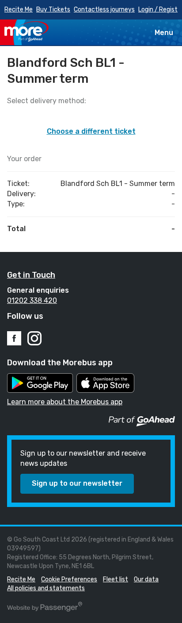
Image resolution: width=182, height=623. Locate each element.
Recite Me (18, 9)
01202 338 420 (32, 300)
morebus (26, 31)
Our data (146, 579)
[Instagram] (34, 338)
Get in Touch (31, 275)
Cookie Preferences (69, 579)
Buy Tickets (53, 9)
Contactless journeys (104, 9)
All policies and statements (46, 588)
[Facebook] (14, 338)
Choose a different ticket (91, 131)
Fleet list (115, 579)
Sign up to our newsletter (77, 483)
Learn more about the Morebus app (64, 402)
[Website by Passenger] (44, 609)
